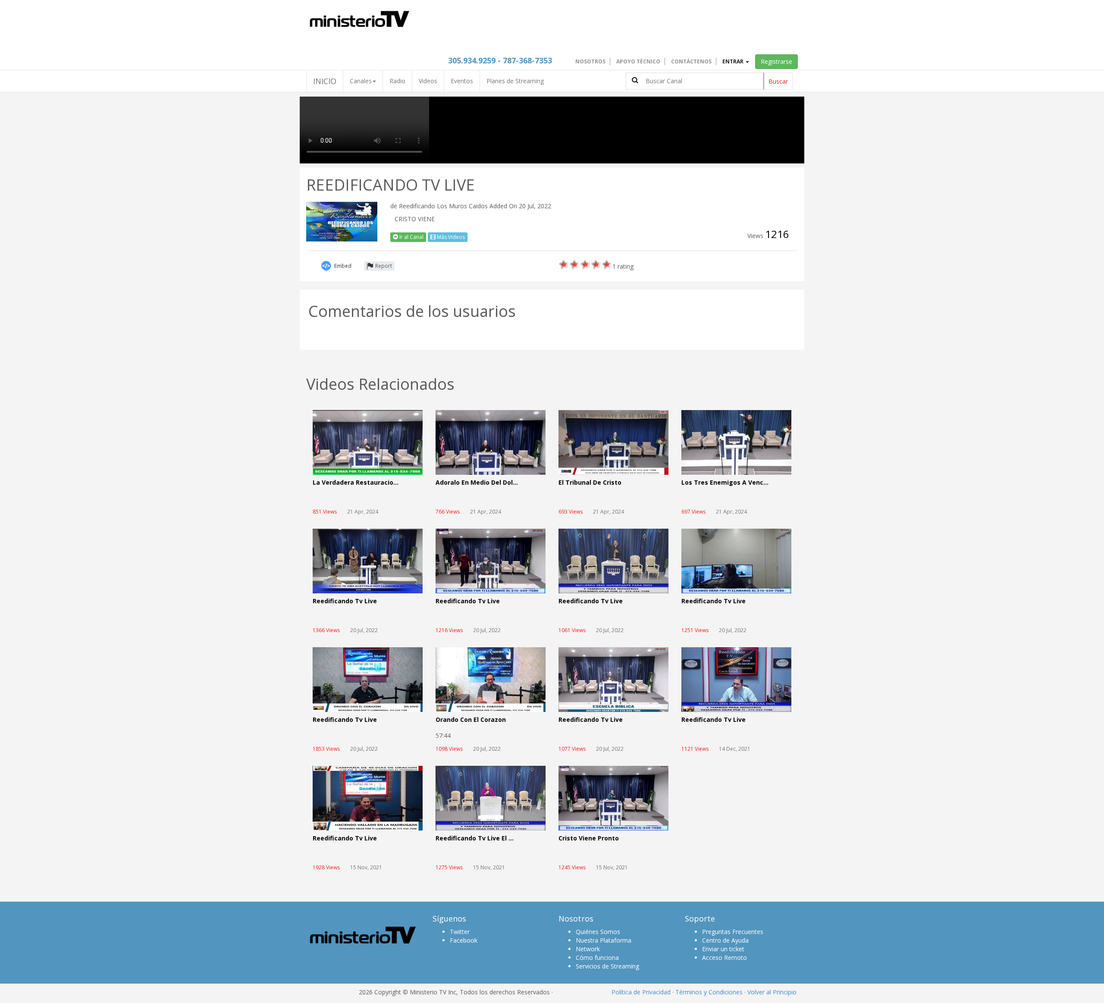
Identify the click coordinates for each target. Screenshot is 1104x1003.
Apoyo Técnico (638, 61)
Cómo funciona (597, 957)
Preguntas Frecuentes (732, 932)
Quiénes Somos (598, 932)
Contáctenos (691, 61)
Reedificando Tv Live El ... (475, 838)
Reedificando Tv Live (345, 601)
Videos (428, 81)
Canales (361, 81)
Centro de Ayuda (725, 940)
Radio (397, 81)
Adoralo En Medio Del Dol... (477, 482)
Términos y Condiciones (709, 992)
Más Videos (450, 237)
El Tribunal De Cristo (589, 482)
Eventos (462, 81)
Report (383, 266)
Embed (342, 266)
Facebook (463, 940)
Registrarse (776, 61)
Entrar (733, 61)
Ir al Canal (410, 237)
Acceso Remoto (724, 957)
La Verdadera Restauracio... (355, 482)
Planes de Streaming (515, 81)
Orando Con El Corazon (471, 720)
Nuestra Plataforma (603, 940)
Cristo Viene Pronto (588, 838)
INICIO (324, 81)
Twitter (460, 932)
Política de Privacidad (641, 992)
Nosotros (590, 61)
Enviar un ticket (723, 949)
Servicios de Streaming (607, 966)
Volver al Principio (772, 992)
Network (588, 949)
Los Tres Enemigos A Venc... (724, 482)
